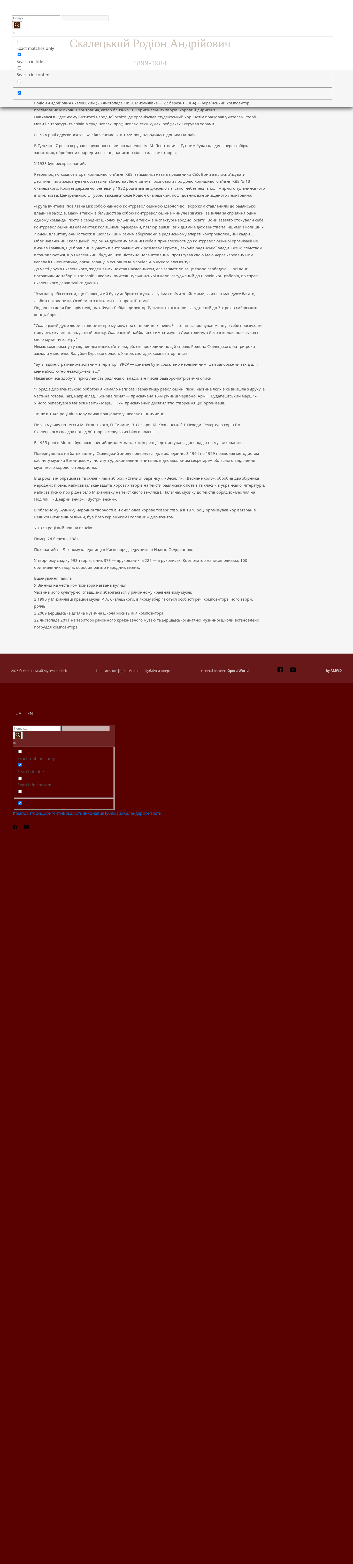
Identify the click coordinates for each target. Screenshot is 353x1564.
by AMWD (334, 670)
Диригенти (79, 12)
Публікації (219, 12)
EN (186, 102)
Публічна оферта (158, 670)
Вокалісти (126, 12)
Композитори (32, 12)
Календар (266, 12)
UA (26, 102)
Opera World (238, 670)
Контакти (313, 12)
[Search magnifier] (17, 25)
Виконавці (173, 12)
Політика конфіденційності (117, 670)
